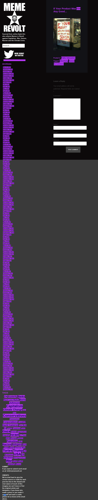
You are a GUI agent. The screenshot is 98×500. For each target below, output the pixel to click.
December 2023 (8, 99)
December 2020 (8, 177)
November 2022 (8, 127)
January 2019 (7, 226)
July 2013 (6, 353)
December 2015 (8, 295)
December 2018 (8, 228)
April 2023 (6, 117)
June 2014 (6, 331)
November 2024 (8, 76)
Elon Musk (23, 425)
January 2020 (7, 200)
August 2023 (7, 108)
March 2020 (7, 196)
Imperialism (22, 432)
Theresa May (20, 448)
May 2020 (6, 192)
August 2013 (7, 351)
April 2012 (6, 385)
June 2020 (6, 190)
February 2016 (8, 290)
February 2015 (8, 314)
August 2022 (7, 134)
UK (25, 451)
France (23, 428)
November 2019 (8, 205)
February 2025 (8, 69)
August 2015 (7, 301)
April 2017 (6, 269)
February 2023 (8, 121)
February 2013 (8, 363)
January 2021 (7, 174)
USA (17, 454)
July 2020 (6, 187)
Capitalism (14, 406)
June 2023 (6, 112)
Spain (11, 448)
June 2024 (6, 86)
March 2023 (7, 119)
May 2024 (6, 89)
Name (56, 124)
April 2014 (6, 336)
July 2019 (6, 213)
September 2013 (8, 348)
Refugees (17, 444)
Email (55, 132)
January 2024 (7, 97)
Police (20, 441)
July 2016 (6, 280)
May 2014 (6, 333)
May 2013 (6, 357)
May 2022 (6, 140)
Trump (18, 450)
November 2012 (8, 370)
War (9, 461)
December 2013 (8, 342)
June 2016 (6, 282)
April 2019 (6, 220)
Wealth (14, 461)
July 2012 (6, 379)
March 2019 (7, 222)
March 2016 (7, 288)
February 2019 (8, 224)
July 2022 (6, 136)
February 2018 (8, 248)
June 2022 (6, 138)
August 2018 (7, 235)
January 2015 (7, 316)
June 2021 (6, 164)
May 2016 (6, 284)
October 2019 (7, 207)
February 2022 (8, 147)
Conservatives (14, 415)
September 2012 (8, 374)
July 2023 (6, 110)
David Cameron (10, 425)
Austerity (12, 396)
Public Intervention (68, 58)
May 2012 (6, 383)
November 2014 (8, 321)
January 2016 (7, 293)
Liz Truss (22, 435)
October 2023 (7, 104)
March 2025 (7, 67)
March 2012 (7, 387)
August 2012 (7, 376)
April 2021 (6, 168)
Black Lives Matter (11, 400)
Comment (57, 96)
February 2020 (8, 198)
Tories (8, 450)
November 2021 (8, 153)
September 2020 (8, 183)
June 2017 (6, 265)
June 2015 (6, 305)
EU (5, 428)
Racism (7, 444)
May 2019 (6, 217)
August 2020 (7, 185)
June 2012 (6, 381)
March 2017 (7, 271)
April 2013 (6, 359)
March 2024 (7, 93)
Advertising (64, 61)
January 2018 (7, 250)
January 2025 (7, 71)
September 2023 (8, 106)
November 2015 (8, 297)
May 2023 (6, 114)
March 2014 (7, 338)
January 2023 (7, 123)
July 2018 (6, 237)
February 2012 (8, 389)
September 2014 (8, 325)
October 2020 (7, 181)
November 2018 (8, 230)
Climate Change (12, 409)
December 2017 (8, 252)
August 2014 (7, 327)
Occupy (13, 438)
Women (18, 464)
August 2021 (7, 159)
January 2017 (7, 275)
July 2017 (6, 263)
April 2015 (6, 310)
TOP (5, 495)
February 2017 (8, 273)
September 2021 (8, 157)
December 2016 (8, 278)
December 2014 (8, 318)
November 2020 (8, 179)
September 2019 (8, 209)
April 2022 (6, 142)
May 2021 (6, 166)
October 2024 (7, 78)
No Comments (59, 64)
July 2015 (6, 303)
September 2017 (8, 258)
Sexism (71, 61)
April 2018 (6, 243)
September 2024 (8, 80)
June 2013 (6, 355)
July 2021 (6, 162)
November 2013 (8, 344)
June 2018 (6, 239)
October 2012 (7, 372)
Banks (21, 396)
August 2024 (7, 82)
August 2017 (7, 260)
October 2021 (7, 155)
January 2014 (7, 340)
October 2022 (7, 129)
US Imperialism (20, 458)
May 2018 (6, 241)
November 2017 (8, 254)
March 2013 (7, 361)
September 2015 (8, 299)
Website (56, 140)
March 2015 (7, 312)
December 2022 (8, 125)
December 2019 (8, 202)
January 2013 (7, 366)
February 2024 (8, 95)
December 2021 (8, 151)
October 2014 (7, 323)
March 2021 (7, 170)
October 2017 (7, 256)
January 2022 (7, 149)
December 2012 (8, 368)
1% (6, 396)
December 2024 (8, 74)
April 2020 (6, 194)
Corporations (10, 422)
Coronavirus (14, 419)
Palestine (12, 441)
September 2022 (8, 132)
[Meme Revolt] (14, 17)
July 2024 (6, 84)
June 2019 (6, 215)
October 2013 (7, 346)
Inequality (6, 435)
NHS (8, 438)
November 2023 (8, 101)
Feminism (17, 428)
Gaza (6, 431)
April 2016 (6, 286)
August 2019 (7, 211)
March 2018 (7, 245)
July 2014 (6, 329)
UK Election (9, 455)
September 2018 (8, 232)
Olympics (20, 438)
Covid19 (22, 422)
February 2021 (8, 172)
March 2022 (7, 144)
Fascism (9, 428)
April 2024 (6, 91)
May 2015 (6, 308)
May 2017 (6, 267)
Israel (14, 435)
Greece (14, 432)
